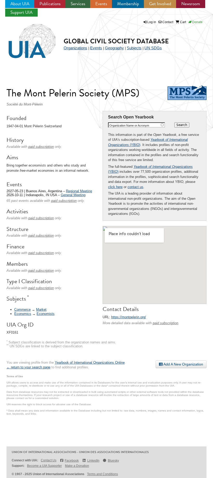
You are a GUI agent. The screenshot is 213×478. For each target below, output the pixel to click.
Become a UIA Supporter (44, 466)
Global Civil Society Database (116, 41)
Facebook (72, 460)
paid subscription (165, 323)
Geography (114, 48)
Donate (197, 22)
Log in (151, 22)
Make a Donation (77, 466)
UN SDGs (153, 48)
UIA (25, 38)
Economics (22, 314)
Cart (182, 22)
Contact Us (48, 460)
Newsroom (190, 4)
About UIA (19, 4)
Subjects (134, 48)
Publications (50, 4)
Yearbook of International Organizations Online (90, 362)
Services (78, 4)
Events (101, 4)
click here (115, 187)
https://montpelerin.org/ (128, 317)
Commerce (22, 309)
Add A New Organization (183, 364)
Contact (167, 22)
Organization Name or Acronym (129, 125)
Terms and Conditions (102, 474)
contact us (135, 187)
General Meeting (73, 195)
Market (41, 309)
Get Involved (160, 4)
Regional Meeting (79, 191)
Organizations (75, 48)
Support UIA (21, 12)
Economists (46, 314)
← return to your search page (28, 367)
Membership (128, 4)
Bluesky (113, 460)
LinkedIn (93, 460)
